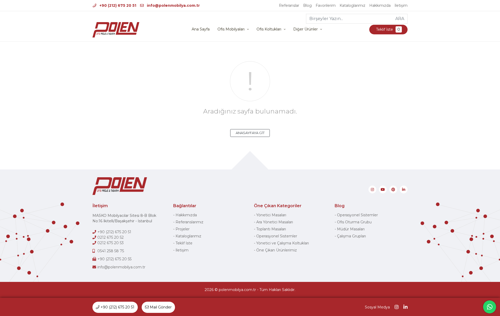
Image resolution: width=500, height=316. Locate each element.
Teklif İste (387, 29)
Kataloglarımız (352, 5)
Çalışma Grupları (351, 236)
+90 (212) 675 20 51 (117, 5)
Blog (307, 5)
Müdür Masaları (351, 229)
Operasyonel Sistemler (276, 236)
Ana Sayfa (201, 29)
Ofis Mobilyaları (231, 29)
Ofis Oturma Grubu (354, 222)
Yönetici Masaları (271, 215)
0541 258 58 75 (110, 251)
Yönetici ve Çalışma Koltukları (282, 243)
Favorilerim (326, 5)
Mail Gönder (160, 307)
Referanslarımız (189, 222)
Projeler (183, 229)
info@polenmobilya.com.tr (173, 5)
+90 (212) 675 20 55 (114, 259)
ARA (399, 18)
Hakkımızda (380, 5)
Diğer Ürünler (305, 29)
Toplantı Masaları (271, 229)
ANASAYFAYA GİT (250, 133)
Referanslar (289, 5)
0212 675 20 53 (110, 243)
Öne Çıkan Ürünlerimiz (276, 250)
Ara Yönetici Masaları (274, 222)
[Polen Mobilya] (115, 30)
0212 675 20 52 (110, 237)
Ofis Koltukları (269, 29)
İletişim (401, 5)
